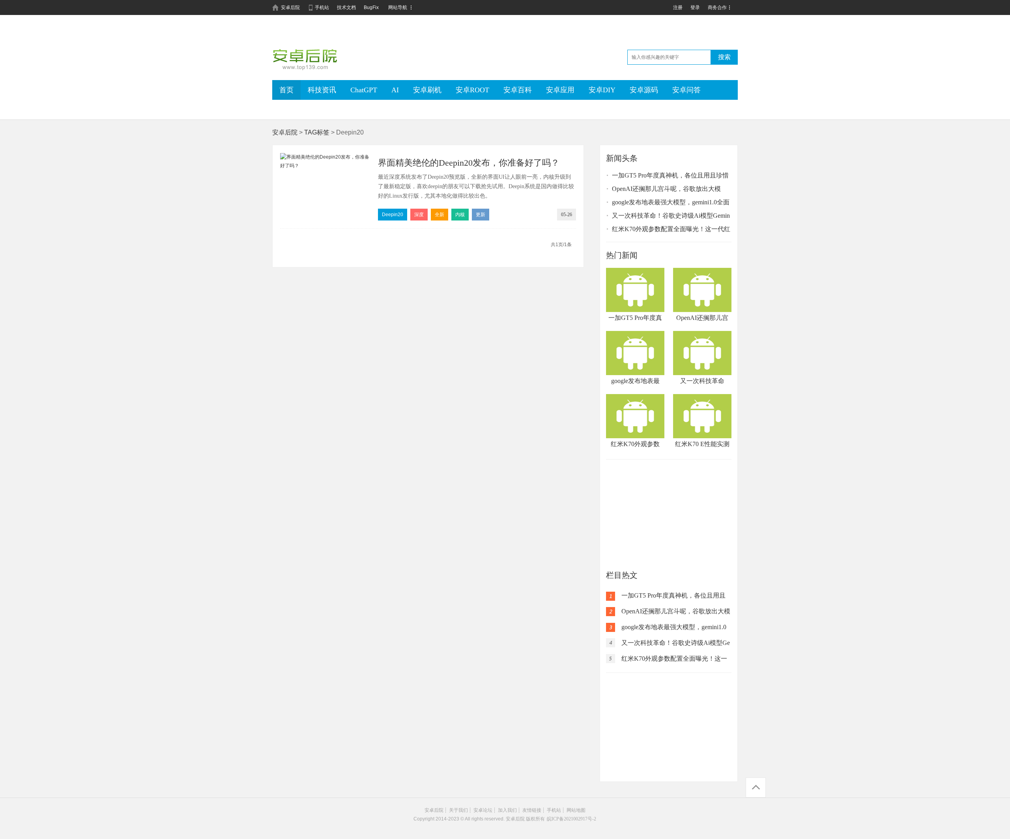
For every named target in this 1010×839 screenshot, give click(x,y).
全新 (439, 214)
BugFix (371, 7)
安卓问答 (686, 90)
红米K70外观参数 (635, 444)
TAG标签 (316, 132)
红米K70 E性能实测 (702, 444)
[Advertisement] (668, 514)
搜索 (724, 57)
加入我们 (507, 810)
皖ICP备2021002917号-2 (571, 819)
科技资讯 (322, 90)
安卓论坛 (482, 810)
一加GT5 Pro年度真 (635, 317)
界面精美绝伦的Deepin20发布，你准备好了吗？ (468, 163)
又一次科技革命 (702, 380)
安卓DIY (602, 90)
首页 (286, 90)
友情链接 (531, 810)
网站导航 (397, 7)
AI (395, 90)
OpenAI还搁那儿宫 (702, 317)
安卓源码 (644, 90)
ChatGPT (363, 90)
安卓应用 (560, 90)
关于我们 (458, 810)
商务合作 (717, 7)
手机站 (322, 7)
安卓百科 (517, 90)
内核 (460, 214)
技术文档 (346, 7)
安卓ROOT (472, 90)
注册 (678, 7)
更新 (480, 214)
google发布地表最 (635, 380)
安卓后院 (290, 7)
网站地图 (576, 810)
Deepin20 (392, 214)
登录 (695, 7)
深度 (419, 214)
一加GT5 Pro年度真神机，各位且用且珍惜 (670, 175)
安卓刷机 (427, 90)
